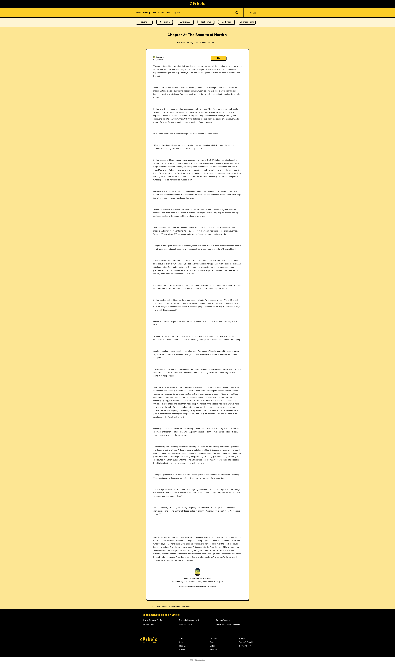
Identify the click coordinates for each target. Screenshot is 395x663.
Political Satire (148, 625)
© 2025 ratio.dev (197, 660)
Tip (218, 58)
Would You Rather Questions (228, 625)
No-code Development (189, 620)
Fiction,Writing (162, 606)
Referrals (214, 649)
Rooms (182, 649)
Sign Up (253, 13)
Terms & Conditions (247, 642)
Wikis (212, 646)
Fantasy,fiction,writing (180, 606)
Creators (213, 638)
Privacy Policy (245, 646)
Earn (212, 642)
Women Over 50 (186, 625)
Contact (242, 638)
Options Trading (223, 620)
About (182, 638)
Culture (150, 606)
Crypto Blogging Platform (153, 620)
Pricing (182, 642)
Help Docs (183, 646)
